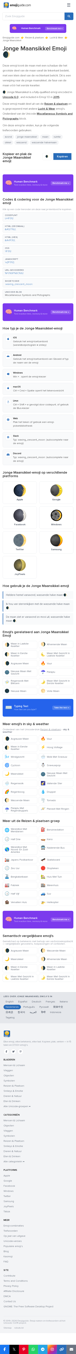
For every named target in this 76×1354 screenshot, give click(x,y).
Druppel (48, 791)
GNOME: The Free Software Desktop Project (28, 1306)
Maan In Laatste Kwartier (17, 645)
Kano (47, 839)
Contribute (9, 1275)
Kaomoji (8, 1256)
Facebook (9, 1185)
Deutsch (36, 1001)
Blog (6, 1251)
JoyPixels (9, 1206)
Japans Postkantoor (19, 859)
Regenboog (14, 791)
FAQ (6, 1261)
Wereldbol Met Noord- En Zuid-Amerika (16, 850)
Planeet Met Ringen (55, 808)
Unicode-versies (13, 1241)
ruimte (57, 136)
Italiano (64, 1001)
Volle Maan (50, 691)
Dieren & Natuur (13, 1096)
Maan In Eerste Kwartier (16, 654)
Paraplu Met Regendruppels (16, 809)
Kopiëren (62, 156)
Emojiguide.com (11, 37)
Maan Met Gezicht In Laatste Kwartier (55, 654)
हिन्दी (43, 1012)
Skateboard (50, 859)
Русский (44, 1006)
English (10, 1001)
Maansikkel (14, 773)
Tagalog (10, 1017)
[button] (38, 217)
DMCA (7, 1296)
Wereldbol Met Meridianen (16, 830)
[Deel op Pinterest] (23, 1349)
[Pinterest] (20, 1051)
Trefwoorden (11, 1230)
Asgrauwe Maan (17, 663)
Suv (46, 893)
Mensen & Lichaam (14, 1065)
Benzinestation (52, 829)
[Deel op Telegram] (43, 1349)
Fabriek (12, 885)
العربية (33, 1012)
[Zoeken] (69, 16)
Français (50, 1001)
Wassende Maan (17, 800)
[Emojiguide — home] (17, 5)
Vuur (46, 663)
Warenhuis (50, 885)
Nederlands (12, 1006)
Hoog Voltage (52, 747)
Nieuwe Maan (15, 691)
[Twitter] (13, 1051)
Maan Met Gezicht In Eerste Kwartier (55, 682)
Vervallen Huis (16, 902)
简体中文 (58, 1006)
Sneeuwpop (51, 765)
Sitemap (7, 1328)
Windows (9, 1191)
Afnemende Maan (54, 644)
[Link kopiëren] (61, 1349)
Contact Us (10, 1301)
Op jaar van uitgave (14, 1235)
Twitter (7, 1196)
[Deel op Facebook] (4, 1349)
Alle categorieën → (14, 1161)
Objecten (9, 1075)
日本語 (9, 1012)
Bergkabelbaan (16, 876)
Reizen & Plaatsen (14, 1085)
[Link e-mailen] (71, 1349)
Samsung (9, 1201)
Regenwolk (14, 783)
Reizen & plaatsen (34, 37)
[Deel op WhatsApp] (33, 1349)
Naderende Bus (53, 847)
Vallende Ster (51, 783)
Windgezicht (14, 756)
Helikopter (50, 902)
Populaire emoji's (13, 1246)
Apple (7, 1175)
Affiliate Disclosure (14, 1291)
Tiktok (7, 1211)
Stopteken (50, 868)
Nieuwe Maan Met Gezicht (18, 672)
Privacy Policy (11, 1286)
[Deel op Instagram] (52, 1349)
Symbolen (9, 1080)
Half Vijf (12, 893)
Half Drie (13, 839)
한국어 (21, 1012)
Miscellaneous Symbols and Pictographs (27, 295)
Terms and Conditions (16, 1280)
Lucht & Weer (56, 37)
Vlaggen (8, 1070)
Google (8, 1180)
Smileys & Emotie (13, 1090)
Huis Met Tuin (51, 876)
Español (22, 1001)
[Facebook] (6, 1051)
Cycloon (12, 765)
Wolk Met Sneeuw (54, 756)
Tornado (48, 800)
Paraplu (48, 672)
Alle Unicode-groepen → (17, 1106)
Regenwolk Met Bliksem (16, 682)
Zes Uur (12, 868)
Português (29, 1006)
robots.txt (19, 1328)
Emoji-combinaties (14, 1225)
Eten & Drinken (12, 1101)
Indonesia (55, 1012)
